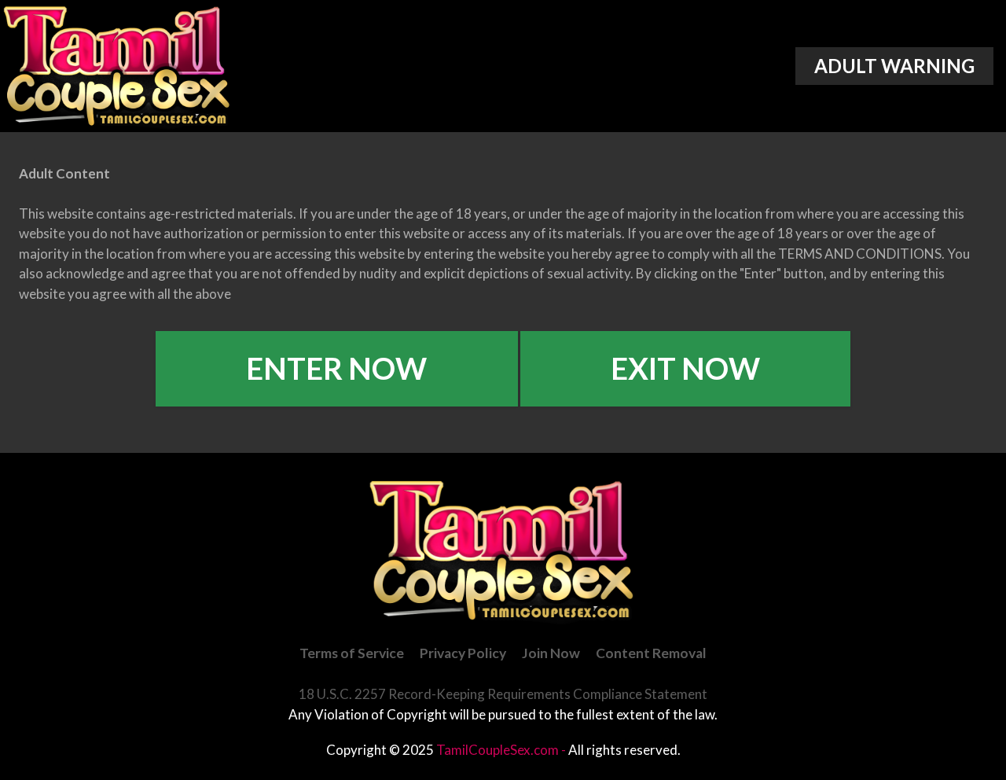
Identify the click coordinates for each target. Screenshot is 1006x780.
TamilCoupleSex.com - (502, 749)
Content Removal (651, 653)
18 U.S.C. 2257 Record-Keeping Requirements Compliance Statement (503, 694)
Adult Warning (894, 65)
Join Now (551, 653)
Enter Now (336, 368)
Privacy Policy (463, 653)
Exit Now (685, 368)
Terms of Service (351, 653)
